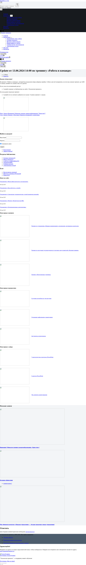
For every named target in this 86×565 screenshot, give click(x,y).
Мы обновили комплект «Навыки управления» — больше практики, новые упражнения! (27, 524)
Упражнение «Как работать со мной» (10, 188)
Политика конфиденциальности (12, 540)
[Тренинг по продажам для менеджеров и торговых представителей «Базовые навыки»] (14, 261)
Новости (5, 76)
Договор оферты (8, 537)
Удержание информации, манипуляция (42, 317)
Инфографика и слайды (13, 43)
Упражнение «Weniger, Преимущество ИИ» (12, 200)
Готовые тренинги (12, 40)
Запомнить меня (6, 144)
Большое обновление (6, 480)
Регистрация (7, 149)
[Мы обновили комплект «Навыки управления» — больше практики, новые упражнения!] (32, 521)
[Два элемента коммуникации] (14, 402)
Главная (5, 35)
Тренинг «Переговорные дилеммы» (41, 274)
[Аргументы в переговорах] (14, 344)
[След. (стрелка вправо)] (2, 564)
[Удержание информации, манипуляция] (14, 325)
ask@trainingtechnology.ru (7, 551)
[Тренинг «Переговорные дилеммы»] (14, 285)
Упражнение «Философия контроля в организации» (14, 181)
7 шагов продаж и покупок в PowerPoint (42, 357)
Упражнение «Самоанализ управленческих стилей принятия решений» (19, 194)
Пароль (2, 140)
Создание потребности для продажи (41, 298)
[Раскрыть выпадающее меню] (11, 37)
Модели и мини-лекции (13, 41)
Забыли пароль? (8, 151)
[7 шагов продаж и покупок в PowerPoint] (14, 365)
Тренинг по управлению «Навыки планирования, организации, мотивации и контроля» (55, 226)
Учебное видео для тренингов (15, 44)
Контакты (6, 49)
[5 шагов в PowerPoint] (14, 384)
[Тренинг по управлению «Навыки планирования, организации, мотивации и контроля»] (14, 236)
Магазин (5, 47)
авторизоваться (30, 531)
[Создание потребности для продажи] (14, 306)
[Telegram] (3, 59)
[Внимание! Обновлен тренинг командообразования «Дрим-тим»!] (32, 444)
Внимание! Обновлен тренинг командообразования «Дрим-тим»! (19, 447)
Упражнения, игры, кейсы (14, 38)
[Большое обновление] (32, 477)
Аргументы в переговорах (38, 336)
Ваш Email (3, 137)
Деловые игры (4, 52)
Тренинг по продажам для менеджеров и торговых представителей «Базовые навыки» (55, 250)
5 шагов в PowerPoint (37, 376)
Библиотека (6, 37)
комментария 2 (7, 483)
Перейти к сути (4, 0)
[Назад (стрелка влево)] (0, 564)
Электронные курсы (12, 46)
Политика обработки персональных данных (16, 543)
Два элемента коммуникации (39, 394)
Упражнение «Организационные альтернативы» (13, 207)
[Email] (1, 59)
